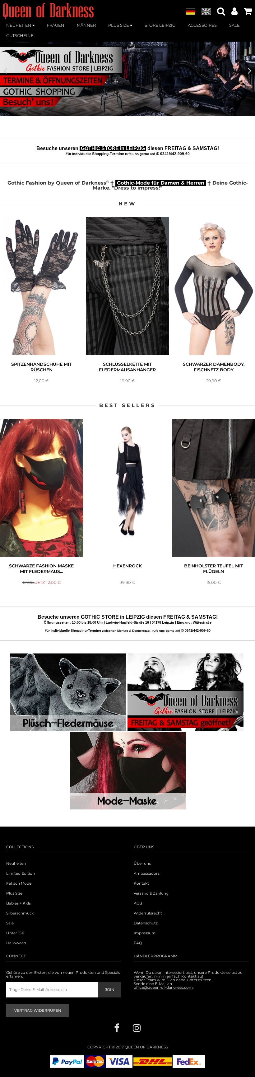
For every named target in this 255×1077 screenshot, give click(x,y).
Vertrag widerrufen (37, 1010)
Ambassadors (147, 873)
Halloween (16, 943)
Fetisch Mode (18, 883)
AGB (138, 903)
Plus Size (14, 893)
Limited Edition (20, 873)
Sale (10, 923)
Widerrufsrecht (148, 913)
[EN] (206, 11)
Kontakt (141, 883)
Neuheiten (16, 863)
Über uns (142, 863)
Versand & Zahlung (151, 893)
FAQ (138, 943)
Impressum (144, 933)
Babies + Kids (18, 903)
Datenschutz (146, 923)
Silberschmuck (20, 913)
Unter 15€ (15, 933)
